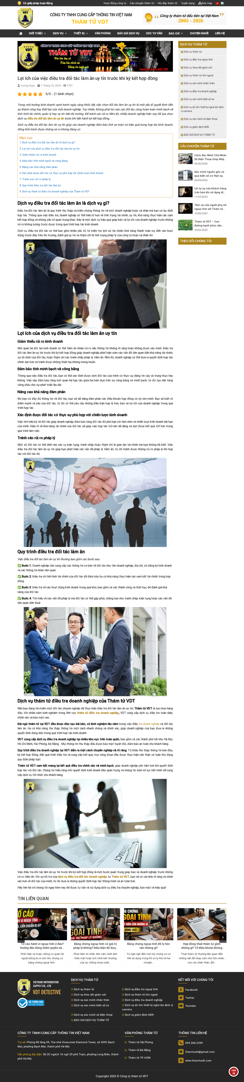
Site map (207, 3)
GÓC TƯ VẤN (154, 33)
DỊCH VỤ (58, 33)
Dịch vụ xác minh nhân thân (199, 83)
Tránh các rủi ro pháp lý (36, 179)
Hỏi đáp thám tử (167, 3)
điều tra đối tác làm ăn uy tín (45, 118)
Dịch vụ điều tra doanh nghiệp (200, 91)
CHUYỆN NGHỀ (199, 33)
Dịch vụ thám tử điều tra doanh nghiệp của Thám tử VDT (56, 191)
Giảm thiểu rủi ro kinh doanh (39, 154)
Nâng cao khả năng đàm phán (40, 167)
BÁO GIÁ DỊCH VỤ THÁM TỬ (199, 134)
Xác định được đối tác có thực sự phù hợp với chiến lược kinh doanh (62, 173)
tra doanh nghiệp (149, 724)
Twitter (189, 997)
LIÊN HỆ (220, 33)
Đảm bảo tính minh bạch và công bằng (45, 160)
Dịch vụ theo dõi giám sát (198, 67)
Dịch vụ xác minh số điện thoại (200, 118)
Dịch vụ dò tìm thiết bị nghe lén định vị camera (202, 109)
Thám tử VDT (120, 876)
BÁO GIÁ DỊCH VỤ (128, 33)
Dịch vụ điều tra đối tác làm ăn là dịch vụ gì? (48, 142)
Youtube (190, 1005)
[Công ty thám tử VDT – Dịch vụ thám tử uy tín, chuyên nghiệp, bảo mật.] (26, 17)
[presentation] (21, 937)
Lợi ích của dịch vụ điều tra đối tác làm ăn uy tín (50, 148)
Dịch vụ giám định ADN (196, 127)
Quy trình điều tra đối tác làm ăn (41, 185)
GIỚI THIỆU (36, 33)
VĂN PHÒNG (103, 33)
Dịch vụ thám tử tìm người (198, 75)
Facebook (191, 989)
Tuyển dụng (188, 3)
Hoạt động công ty (115, 3)
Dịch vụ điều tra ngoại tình (198, 59)
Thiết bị (79, 33)
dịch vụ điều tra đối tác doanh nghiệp (82, 876)
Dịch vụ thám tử (193, 51)
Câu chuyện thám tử (142, 3)
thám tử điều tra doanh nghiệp (98, 713)
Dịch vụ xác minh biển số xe (199, 99)
